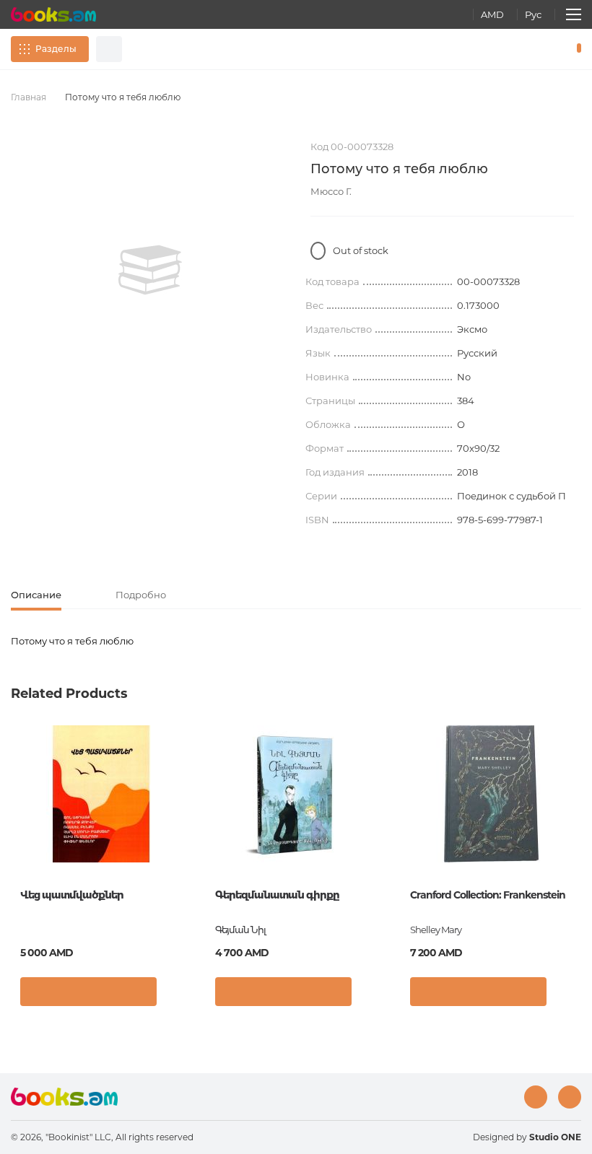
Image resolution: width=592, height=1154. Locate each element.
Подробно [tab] (141, 594)
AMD (492, 14)
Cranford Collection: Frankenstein (487, 894)
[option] (150, 270)
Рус (533, 14)
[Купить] (88, 991)
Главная (28, 97)
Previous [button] (18, 831)
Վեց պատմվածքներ (71, 894)
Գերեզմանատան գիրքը (277, 894)
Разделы (56, 48)
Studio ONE (555, 1137)
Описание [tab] (36, 594)
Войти (517, 49)
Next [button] (574, 831)
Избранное (541, 49)
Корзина (575, 49)
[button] (176, 995)
